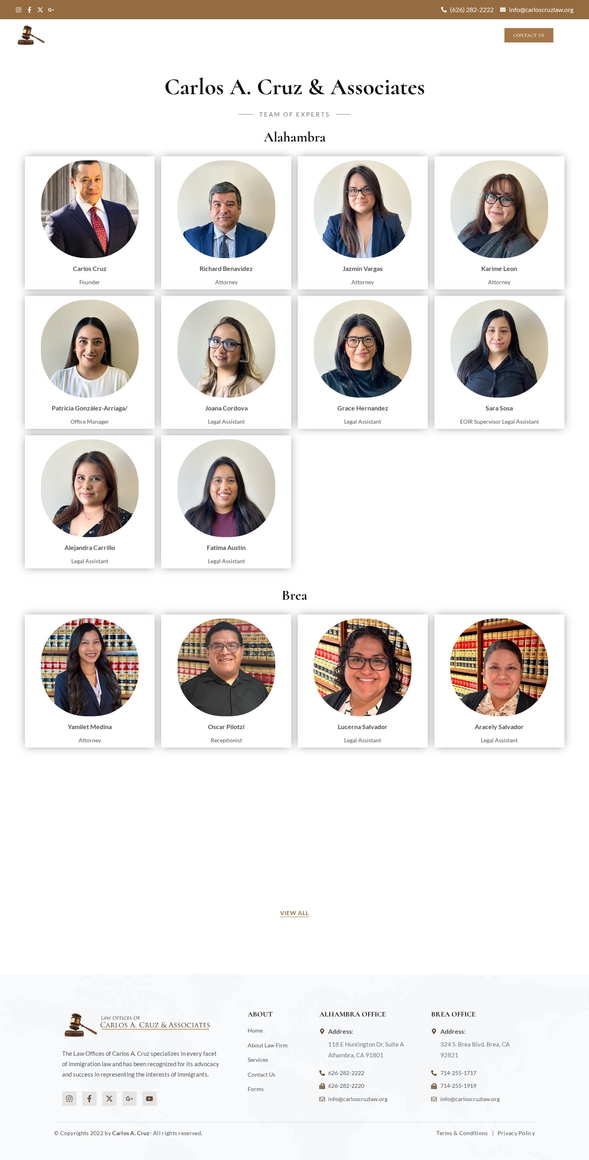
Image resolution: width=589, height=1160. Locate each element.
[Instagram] (19, 10)
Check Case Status (450, 35)
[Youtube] (149, 1098)
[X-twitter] (40, 10)
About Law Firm (304, 35)
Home (258, 35)
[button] (567, 36)
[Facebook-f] (29, 10)
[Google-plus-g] (51, 10)
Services (384, 35)
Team (350, 35)
